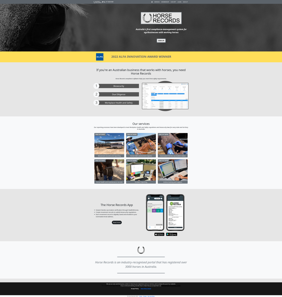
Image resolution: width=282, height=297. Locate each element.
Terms (140, 296)
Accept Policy (135, 288)
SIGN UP (185, 2)
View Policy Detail (146, 288)
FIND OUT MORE (100, 134)
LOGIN (179, 2)
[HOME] (152, 1)
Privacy (145, 296)
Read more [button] (117, 222)
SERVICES (157, 2)
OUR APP (173, 2)
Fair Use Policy (151, 296)
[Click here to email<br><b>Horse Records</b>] (102, 2)
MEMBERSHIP (165, 2)
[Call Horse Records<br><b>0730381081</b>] (104, 2)
